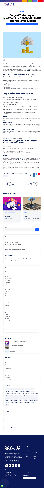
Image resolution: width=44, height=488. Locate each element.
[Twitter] (16, 465)
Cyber (6, 307)
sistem (7, 400)
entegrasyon (13, 393)
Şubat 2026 (7, 271)
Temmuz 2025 (8, 280)
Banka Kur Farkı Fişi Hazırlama (15, 260)
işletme (28, 395)
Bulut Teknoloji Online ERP (19, 389)
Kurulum (24, 0)
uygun (26, 173)
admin (6, 60)
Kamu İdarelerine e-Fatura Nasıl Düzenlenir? (12, 215)
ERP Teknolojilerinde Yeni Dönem (31, 215)
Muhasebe (7, 318)
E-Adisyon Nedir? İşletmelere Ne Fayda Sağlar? (15, 246)
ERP (22, 11)
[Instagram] (13, 465)
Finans (32, 393)
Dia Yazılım (20, 159)
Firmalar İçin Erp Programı (10, 395)
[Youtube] (10, 465)
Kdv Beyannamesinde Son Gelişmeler (13, 244)
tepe (20, 400)
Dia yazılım (22, 391)
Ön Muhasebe (27, 402)
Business (7, 305)
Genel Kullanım (8, 316)
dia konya (16, 391)
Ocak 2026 (7, 273)
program (32, 398)
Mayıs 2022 (7, 291)
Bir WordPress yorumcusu (10, 258)
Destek (41, 0)
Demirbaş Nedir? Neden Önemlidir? (23, 258)
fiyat (21, 173)
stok (11, 400)
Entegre (19, 393)
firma (37, 393)
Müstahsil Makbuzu (17, 398)
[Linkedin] (6, 465)
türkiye (7, 402)
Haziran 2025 (7, 282)
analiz (7, 389)
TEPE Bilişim (25, 400)
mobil (11, 398)
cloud (32, 389)
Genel (13, 212)
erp (23, 393)
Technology (7, 322)
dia (17, 173)
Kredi (36, 395)
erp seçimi (27, 393)
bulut (8, 173)
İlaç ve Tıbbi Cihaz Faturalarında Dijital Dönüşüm (15, 249)
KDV (32, 395)
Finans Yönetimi (8, 312)
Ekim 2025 (7, 276)
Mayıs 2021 (7, 295)
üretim (7, 404)
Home (8, 23)
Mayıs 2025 (7, 284)
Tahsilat (30, 0)
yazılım (5, 175)
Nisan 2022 (7, 293)
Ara (6, 227)
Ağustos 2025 (8, 278)
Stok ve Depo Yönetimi (9, 320)
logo (7, 398)
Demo (36, 0)
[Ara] (37, 331)
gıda (24, 395)
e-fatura (7, 393)
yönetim (21, 402)
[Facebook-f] (19, 465)
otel (28, 398)
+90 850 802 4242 (6, 1)
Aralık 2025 (7, 274)
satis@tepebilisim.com (14, 427)
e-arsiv (27, 391)
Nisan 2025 (7, 286)
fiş (17, 395)
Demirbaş (7, 391)
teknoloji (15, 400)
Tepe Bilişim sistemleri (34, 400)
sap (36, 398)
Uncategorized (8, 323)
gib (20, 395)
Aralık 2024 (7, 287)
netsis (24, 398)
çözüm (13, 173)
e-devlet (32, 391)
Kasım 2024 (7, 289)
